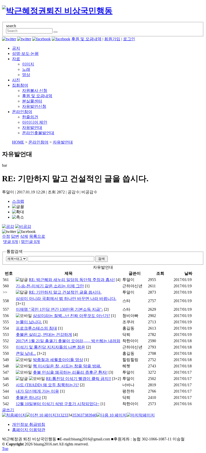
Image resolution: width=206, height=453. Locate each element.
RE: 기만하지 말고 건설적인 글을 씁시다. (65, 292)
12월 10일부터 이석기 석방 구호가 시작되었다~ (57, 404)
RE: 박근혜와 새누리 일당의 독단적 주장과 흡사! (72, 279)
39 (90, 415)
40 (94, 415)
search (11, 26)
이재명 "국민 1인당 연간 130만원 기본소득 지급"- (59, 309)
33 (66, 415)
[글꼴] (18, 207)
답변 (15, 236)
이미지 (28, 64)
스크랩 (18, 201)
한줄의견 (30, 117)
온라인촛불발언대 (38, 133)
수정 (6, 236)
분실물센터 (32, 101)
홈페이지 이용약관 (28, 430)
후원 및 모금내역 (86, 39)
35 (74, 415)
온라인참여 (22, 112)
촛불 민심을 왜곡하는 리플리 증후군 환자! (70, 372)
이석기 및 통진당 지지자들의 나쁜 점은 (50, 347)
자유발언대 (32, 127)
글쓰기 (8, 410)
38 (86, 415)
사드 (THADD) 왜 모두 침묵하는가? (47, 385)
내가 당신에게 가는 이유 (37, 391)
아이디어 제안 (34, 122)
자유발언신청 (34, 106)
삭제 (24, 236)
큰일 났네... (26, 353)
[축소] (18, 217)
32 (62, 415)
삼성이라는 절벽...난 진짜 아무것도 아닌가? (71, 315)
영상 (26, 75)
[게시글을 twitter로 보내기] (9, 231)
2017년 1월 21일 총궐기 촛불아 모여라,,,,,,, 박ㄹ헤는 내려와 (68, 341)
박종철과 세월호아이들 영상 (58, 360)
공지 (16, 48)
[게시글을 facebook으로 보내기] (26, 231)
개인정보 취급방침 (28, 424)
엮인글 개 (30, 241)
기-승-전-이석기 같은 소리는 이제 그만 (50, 286)
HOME (18, 142)
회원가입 (112, 39)
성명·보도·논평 (25, 53)
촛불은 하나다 (28, 397)
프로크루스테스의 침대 (36, 328)
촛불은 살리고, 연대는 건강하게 (44, 334)
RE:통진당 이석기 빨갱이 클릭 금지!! (78, 378)
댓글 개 (10, 241)
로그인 (129, 39)
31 (58, 415)
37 (82, 415)
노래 (26, 69)
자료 (16, 59)
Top (5, 448)
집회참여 (20, 85)
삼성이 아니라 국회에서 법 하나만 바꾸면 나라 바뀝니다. (66, 298)
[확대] (18, 212)
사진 (16, 80)
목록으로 (37, 236)
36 (78, 415)
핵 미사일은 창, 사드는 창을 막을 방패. (67, 366)
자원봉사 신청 (34, 90)
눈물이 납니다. (29, 322)
